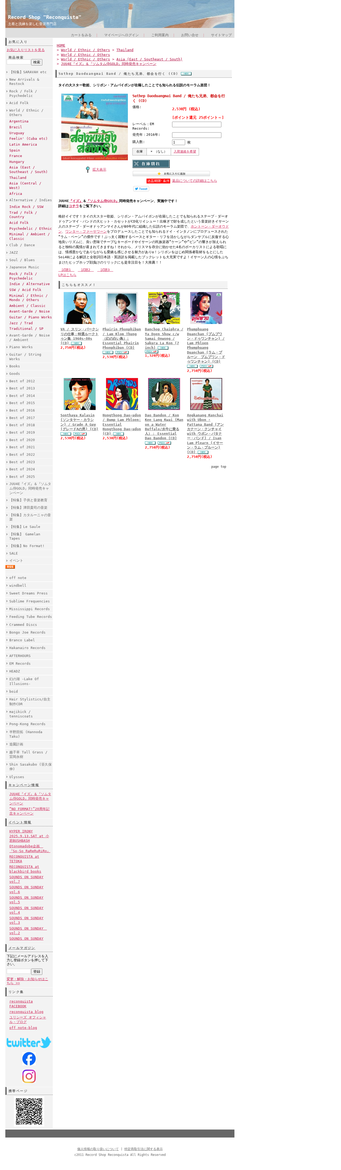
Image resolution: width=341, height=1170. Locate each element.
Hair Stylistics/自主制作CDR (29, 701)
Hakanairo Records (27, 648)
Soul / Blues (22, 260)
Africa (15, 194)
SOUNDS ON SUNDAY (26, 939)
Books (14, 366)
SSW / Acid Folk (25, 290)
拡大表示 (99, 169)
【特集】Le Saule (24, 527)
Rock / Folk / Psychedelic (23, 93)
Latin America (23, 144)
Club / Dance (22, 245)
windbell (17, 586)
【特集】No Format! (26, 546)
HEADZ (14, 671)
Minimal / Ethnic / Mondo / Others (28, 298)
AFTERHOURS (20, 656)
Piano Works (21, 347)
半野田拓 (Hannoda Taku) (25, 734)
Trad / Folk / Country (23, 215)
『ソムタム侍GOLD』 (102, 201)
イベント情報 (20, 822)
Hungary (16, 162)
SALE (13, 553)
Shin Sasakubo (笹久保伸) (30, 766)
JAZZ (13, 252)
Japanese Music (24, 267)
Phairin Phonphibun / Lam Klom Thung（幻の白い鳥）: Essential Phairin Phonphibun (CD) (122, 338)
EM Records (20, 664)
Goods (14, 374)
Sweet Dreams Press (28, 593)
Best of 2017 (22, 418)
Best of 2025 (22, 477)
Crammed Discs (23, 625)
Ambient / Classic (27, 306)
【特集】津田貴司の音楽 (28, 508)
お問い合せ (189, 35)
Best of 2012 (22, 381)
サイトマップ (221, 35)
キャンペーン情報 (24, 785)
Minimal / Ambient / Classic (29, 236)
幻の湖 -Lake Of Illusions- (24, 681)
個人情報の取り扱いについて (98, 1149)
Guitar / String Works (25, 356)
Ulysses (16, 777)
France (15, 156)
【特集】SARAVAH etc (28, 72)
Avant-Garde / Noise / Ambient (29, 337)
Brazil (15, 127)
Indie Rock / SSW (26, 207)
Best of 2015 (22, 403)
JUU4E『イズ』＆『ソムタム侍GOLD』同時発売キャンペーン (30, 488)
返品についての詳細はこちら (194, 181)
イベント (16, 561)
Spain (14, 150)
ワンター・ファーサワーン (86, 231)
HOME (61, 45)
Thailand (17, 178)
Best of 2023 (22, 462)
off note (17, 578)
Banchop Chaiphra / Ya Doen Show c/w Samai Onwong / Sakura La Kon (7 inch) (164, 338)
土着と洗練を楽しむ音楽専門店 (32, 24)
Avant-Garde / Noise (29, 311)
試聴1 (66, 270)
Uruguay (16, 133)
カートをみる (81, 35)
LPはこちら (67, 275)
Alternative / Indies (30, 200)
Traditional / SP (26, 329)
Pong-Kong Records (27, 724)
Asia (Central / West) (25, 185)
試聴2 (86, 270)
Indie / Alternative (29, 284)
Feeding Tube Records (30, 617)
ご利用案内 (160, 35)
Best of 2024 (22, 469)
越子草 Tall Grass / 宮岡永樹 (28, 754)
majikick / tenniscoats (21, 714)
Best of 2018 (22, 425)
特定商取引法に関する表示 (143, 1149)
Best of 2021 (22, 447)
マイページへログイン (121, 35)
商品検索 (16, 57)
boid (13, 691)
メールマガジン (22, 948)
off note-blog (23, 1028)
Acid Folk (19, 103)
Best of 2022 (22, 455)
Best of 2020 (22, 440)
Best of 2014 (22, 396)
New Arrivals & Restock (24, 81)
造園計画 (16, 744)
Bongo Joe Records (27, 632)
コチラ (74, 206)
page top (218, 467)
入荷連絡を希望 (185, 151)
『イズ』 (76, 201)
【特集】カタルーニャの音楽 (30, 517)
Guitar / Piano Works (30, 317)
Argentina (19, 121)
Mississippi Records (29, 609)
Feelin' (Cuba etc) (28, 139)
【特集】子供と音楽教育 (28, 500)
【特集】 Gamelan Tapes (24, 536)
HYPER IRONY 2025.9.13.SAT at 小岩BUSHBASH (29, 836)
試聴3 (105, 270)
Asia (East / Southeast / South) (28, 169)
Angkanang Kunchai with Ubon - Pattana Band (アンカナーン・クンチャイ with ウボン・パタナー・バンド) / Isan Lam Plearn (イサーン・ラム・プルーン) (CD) (205, 433)
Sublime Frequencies (29, 601)
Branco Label (22, 640)
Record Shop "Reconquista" (44, 17)
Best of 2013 (22, 388)
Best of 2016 (22, 410)
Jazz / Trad (21, 323)
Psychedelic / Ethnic (30, 229)
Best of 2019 (22, 432)
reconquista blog (26, 1012)
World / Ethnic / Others (26, 112)
